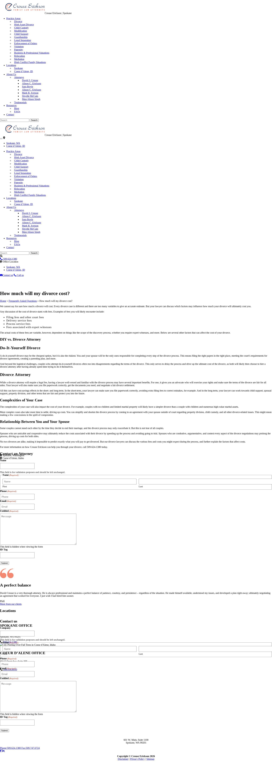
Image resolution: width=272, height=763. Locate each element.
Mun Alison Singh (31, 99)
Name (3, 460)
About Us (11, 74)
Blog (16, 108)
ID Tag (4, 549)
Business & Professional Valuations (31, 53)
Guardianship (21, 37)
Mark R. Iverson (30, 93)
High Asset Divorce (24, 24)
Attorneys (19, 77)
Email (8, 501)
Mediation (19, 59)
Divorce (18, 21)
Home (3, 301)
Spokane (18, 68)
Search (34, 120)
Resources (11, 105)
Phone (8, 491)
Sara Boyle (27, 86)
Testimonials (20, 102)
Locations (11, 65)
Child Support (21, 34)
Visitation (19, 46)
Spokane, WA (13, 143)
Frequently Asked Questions (23, 301)
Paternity (18, 49)
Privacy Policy (137, 759)
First (5, 486)
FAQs (17, 111)
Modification (20, 31)
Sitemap (150, 759)
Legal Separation (22, 40)
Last (141, 486)
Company (5, 628)
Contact (10, 114)
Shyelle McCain (30, 96)
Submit (4, 563)
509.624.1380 (10, 748)
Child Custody (21, 27)
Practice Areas (13, 18)
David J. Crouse (30, 80)
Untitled (9, 511)
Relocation (19, 56)
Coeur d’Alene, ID (23, 71)
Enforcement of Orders (25, 43)
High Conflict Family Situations (30, 62)
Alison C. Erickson (31, 83)
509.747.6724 (30, 748)
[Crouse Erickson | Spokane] (22, 13)
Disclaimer (123, 759)
